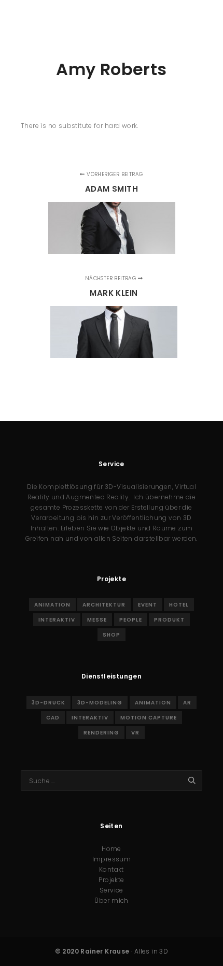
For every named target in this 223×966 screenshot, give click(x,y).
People (130, 620)
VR (135, 733)
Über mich (111, 900)
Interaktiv (56, 620)
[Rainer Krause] (102, 21)
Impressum (111, 859)
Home (111, 848)
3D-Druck (48, 703)
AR (187, 703)
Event (147, 605)
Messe (97, 620)
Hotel (179, 605)
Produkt (169, 620)
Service (111, 890)
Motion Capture (148, 718)
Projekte (111, 879)
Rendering (101, 733)
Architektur (104, 605)
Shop (111, 635)
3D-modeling (99, 703)
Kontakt (111, 869)
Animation (52, 605)
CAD (53, 718)
